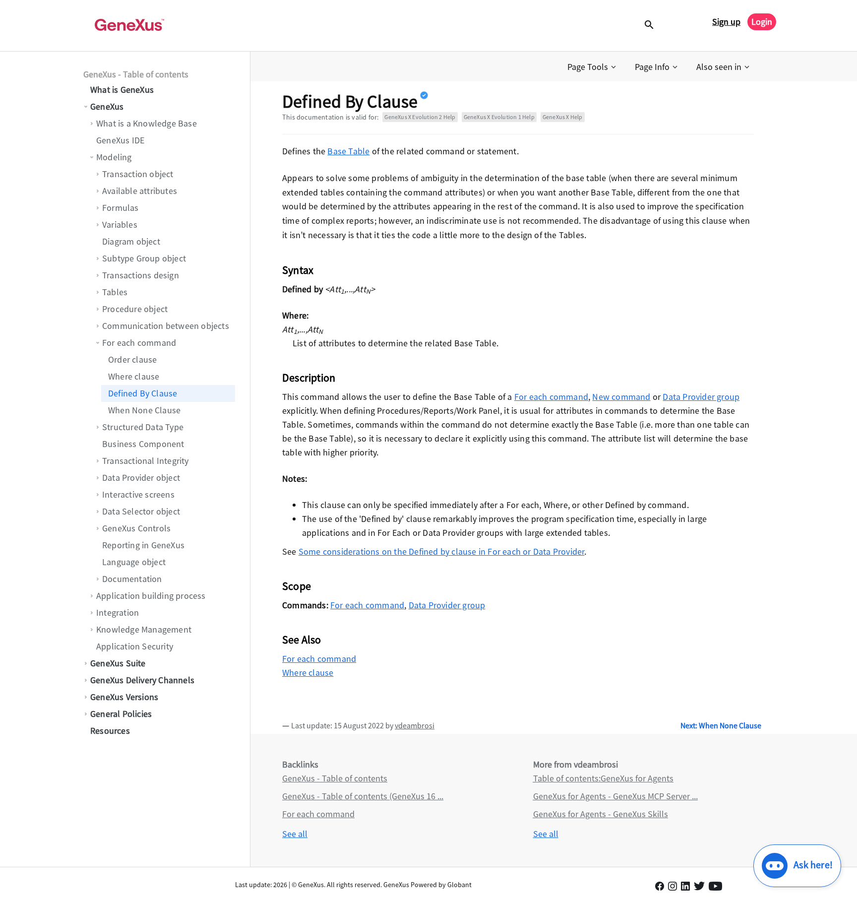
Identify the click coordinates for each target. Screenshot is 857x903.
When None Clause (144, 410)
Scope (296, 586)
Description (308, 378)
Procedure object (135, 309)
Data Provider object (141, 477)
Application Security (134, 646)
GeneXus (106, 106)
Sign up (726, 21)
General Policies (121, 713)
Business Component (143, 444)
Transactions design (140, 275)
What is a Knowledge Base (146, 123)
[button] (592, 67)
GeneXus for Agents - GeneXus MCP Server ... (615, 796)
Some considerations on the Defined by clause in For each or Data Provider (442, 551)
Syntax (297, 270)
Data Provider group (701, 396)
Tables (114, 292)
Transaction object (138, 174)
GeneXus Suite (118, 663)
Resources (110, 730)
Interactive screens (138, 494)
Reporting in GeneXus (143, 545)
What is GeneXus (122, 89)
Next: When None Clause (720, 725)
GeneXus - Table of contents (135, 74)
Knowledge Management (143, 629)
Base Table (348, 151)
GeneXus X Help (563, 117)
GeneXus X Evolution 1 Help (499, 117)
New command (621, 396)
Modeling (114, 157)
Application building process (151, 595)
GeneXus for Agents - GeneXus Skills (600, 814)
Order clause (132, 359)
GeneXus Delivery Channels (142, 680)
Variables (119, 224)
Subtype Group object (144, 258)
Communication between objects (165, 325)
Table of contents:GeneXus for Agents (603, 778)
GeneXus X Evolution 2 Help (419, 117)
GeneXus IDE (120, 140)
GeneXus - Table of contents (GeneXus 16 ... (362, 796)
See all (294, 833)
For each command (139, 342)
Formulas (120, 207)
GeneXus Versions (124, 697)
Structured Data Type (143, 427)
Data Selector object (141, 511)
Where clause (133, 376)
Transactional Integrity (145, 460)
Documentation (132, 578)
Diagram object (131, 241)
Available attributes (139, 190)
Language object (134, 562)
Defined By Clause (142, 393)
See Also (301, 639)
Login (761, 21)
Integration (117, 612)
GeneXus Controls (136, 528)
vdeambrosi (414, 725)
